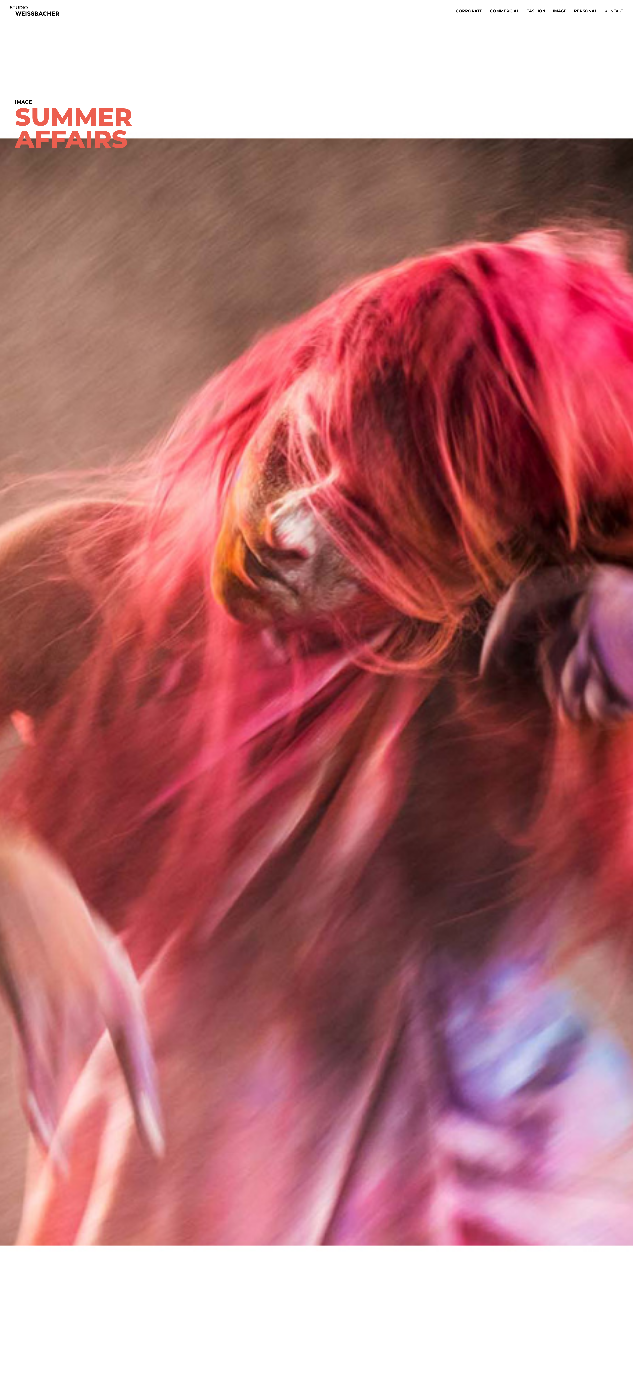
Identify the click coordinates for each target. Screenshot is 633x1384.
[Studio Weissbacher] (34, 11)
